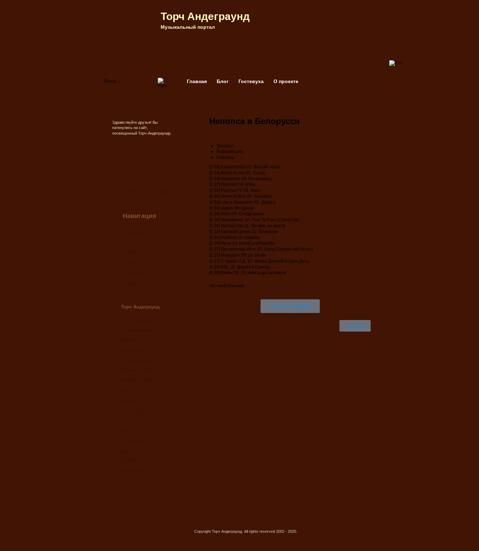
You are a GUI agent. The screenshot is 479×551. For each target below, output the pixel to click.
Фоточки (131, 242)
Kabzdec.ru (132, 340)
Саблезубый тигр (138, 360)
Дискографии (134, 471)
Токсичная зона (136, 380)
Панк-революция (138, 330)
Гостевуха (251, 81)
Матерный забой (138, 370)
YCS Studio (132, 441)
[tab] (293, 146)
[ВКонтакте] (131, 191)
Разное (130, 262)
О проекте (286, 81)
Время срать (133, 421)
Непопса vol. (133, 350)
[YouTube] (161, 191)
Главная (197, 81)
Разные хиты (136, 232)
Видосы (130, 252)
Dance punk (132, 410)
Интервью (133, 282)
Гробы (127, 431)
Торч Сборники (136, 320)
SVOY (127, 451)
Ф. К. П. (128, 390)
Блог (223, 81)
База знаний (135, 272)
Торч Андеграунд (205, 16)
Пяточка (129, 401)
